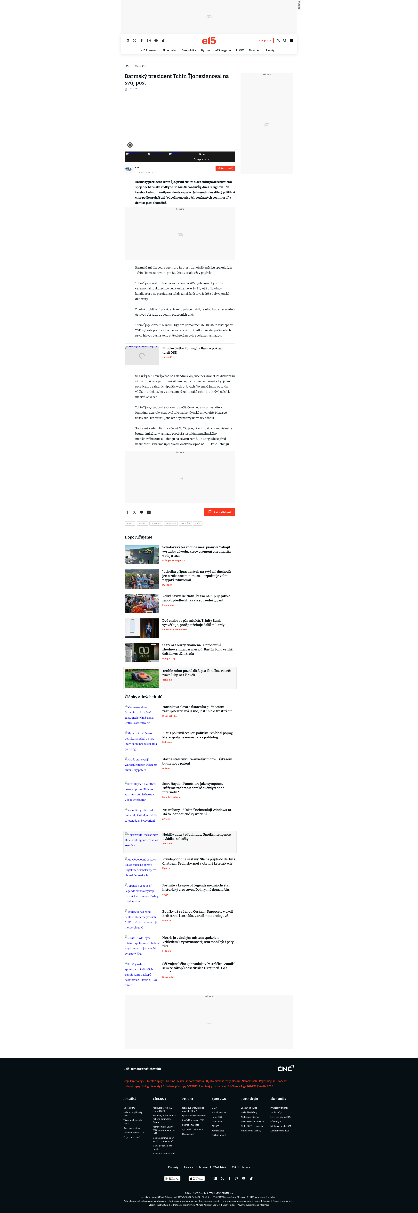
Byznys (205, 50)
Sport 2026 (219, 1099)
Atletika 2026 (218, 1130)
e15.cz (128, 66)
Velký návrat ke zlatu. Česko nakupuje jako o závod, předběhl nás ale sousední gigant (196, 598)
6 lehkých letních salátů (164, 1153)
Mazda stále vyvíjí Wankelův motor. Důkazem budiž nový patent (197, 761)
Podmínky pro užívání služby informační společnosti (194, 1200)
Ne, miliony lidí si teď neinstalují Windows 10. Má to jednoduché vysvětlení (197, 812)
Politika (187, 1099)
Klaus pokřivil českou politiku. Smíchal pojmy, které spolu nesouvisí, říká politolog (197, 735)
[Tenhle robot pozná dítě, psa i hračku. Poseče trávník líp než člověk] (142, 678)
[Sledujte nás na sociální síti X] (134, 40)
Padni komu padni (191, 1124)
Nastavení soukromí (282, 1200)
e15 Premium (149, 50)
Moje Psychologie (134, 1081)
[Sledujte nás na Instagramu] (149, 40)
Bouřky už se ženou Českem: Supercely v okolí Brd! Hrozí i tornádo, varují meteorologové (197, 914)
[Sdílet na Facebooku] (127, 512)
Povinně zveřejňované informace (253, 1204)
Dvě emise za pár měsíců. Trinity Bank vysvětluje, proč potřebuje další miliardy (193, 623)
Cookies (266, 1200)
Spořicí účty (276, 1112)
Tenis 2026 (217, 1121)
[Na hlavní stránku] (209, 40)
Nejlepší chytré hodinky (252, 1121)
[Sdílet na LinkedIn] (149, 512)
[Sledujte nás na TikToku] (163, 40)
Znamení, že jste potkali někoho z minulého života (164, 1119)
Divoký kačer (188, 1133)
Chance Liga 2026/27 (243, 1086)
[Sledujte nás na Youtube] (156, 40)
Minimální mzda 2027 (280, 1126)
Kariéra (246, 1167)
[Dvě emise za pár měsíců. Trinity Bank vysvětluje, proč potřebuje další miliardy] (142, 628)
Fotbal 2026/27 (219, 1112)
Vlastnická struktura (158, 1204)
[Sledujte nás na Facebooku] (141, 40)
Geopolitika (189, 50)
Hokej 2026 (217, 1116)
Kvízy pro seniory (131, 1128)
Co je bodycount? (131, 1137)
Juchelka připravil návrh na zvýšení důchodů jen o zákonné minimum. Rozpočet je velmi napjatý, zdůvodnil (196, 576)
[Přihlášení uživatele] (278, 40)
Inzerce (203, 1167)
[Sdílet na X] (134, 512)
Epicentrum (129, 1107)
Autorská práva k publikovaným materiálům (145, 1200)
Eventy (270, 50)
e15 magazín (223, 50)
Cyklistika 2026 (219, 1135)
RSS (234, 1167)
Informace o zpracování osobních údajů (241, 1200)
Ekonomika (170, 50)
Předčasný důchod (279, 1107)
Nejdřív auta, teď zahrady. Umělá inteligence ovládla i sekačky (196, 837)
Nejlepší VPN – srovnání (252, 1126)
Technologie (249, 1099)
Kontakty (173, 1167)
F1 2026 (215, 1126)
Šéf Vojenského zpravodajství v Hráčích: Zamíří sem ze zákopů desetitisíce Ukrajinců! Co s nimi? (198, 968)
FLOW (240, 50)
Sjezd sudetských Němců (194, 1115)
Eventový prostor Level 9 (214, 1086)
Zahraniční (140, 66)
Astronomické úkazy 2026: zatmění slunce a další (164, 1130)
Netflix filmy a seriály (251, 1130)
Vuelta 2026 (265, 1086)
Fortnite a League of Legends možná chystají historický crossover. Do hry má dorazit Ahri (196, 887)
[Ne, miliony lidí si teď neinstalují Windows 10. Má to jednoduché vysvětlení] (142, 817)
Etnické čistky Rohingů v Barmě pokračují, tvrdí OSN (194, 350)
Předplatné (219, 1167)
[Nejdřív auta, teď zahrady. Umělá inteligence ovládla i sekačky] (142, 842)
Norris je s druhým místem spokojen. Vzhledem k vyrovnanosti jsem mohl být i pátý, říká (198, 942)
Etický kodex (229, 1204)
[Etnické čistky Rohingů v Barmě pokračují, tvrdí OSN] (142, 355)
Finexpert (255, 50)
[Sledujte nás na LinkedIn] (127, 40)
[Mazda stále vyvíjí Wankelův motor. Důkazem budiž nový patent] (142, 766)
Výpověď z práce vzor (192, 1129)
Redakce (188, 1167)
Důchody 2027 (277, 1121)
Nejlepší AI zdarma (250, 1116)
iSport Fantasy (195, 1081)
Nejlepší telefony (249, 1112)
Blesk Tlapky (155, 1081)
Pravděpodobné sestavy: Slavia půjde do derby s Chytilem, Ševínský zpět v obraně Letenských (198, 861)
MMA (214, 1107)
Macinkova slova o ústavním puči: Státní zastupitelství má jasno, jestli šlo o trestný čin (197, 709)
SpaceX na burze (249, 1107)
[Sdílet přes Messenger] (141, 512)
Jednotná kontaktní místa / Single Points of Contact (195, 1204)
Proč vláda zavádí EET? (193, 1120)
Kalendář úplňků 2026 (134, 1132)
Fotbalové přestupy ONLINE (180, 1086)
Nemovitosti (249, 1081)
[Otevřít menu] (291, 40)
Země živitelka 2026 (279, 1130)
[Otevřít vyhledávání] (284, 40)
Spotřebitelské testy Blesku (223, 1081)
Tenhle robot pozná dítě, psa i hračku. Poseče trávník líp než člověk (197, 673)
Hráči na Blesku (174, 1081)
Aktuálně (129, 1099)
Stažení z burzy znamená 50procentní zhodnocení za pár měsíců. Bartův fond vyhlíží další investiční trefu (197, 649)
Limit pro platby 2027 (280, 1116)
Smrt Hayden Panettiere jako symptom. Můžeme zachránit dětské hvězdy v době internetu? (193, 788)
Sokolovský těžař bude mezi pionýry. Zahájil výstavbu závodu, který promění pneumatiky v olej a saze (197, 551)
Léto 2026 (159, 1099)
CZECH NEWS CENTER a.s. (221, 1193)
